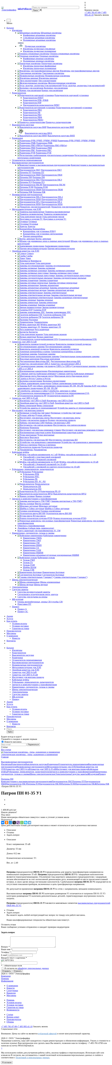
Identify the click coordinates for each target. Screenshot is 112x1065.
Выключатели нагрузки (23, 655)
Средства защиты (20, 694)
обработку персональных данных (33, 968)
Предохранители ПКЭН (50, 784)
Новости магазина (12, 742)
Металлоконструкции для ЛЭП (26, 667)
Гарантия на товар (20, 628)
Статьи (10, 1014)
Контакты (11, 641)
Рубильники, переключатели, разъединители (33, 682)
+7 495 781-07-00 (92, 12)
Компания (6, 976)
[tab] (59, 830)
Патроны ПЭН (68, 784)
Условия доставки (20, 626)
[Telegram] (29, 822)
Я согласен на (26, 968)
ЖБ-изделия (17, 697)
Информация (7, 981)
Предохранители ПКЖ (86, 784)
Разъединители (19, 653)
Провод (15, 699)
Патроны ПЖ (103, 784)
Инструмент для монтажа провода (28, 677)
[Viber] (18, 822)
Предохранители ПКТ (62, 781)
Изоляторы (17, 650)
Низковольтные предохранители (27, 665)
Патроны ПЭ (33, 784)
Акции (10, 616)
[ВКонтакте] (2, 822)
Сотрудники (12, 990)
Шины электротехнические (25, 689)
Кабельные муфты (20, 680)
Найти (10, 732)
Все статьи (6, 749)
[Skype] (25, 822)
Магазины (11, 633)
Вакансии (11, 993)
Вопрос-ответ (13, 1017)
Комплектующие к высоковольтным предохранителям (26, 781)
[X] (14, 822)
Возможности (13, 1010)
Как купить (12, 621)
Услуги (10, 618)
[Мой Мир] (10, 822)
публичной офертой (47, 1033)
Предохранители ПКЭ (16, 784)
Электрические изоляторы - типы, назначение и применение (29, 754)
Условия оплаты (19, 623)
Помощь (5, 978)
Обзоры (10, 1022)
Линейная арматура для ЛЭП (25, 670)
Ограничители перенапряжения (27, 660)
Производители (14, 631)
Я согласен (6, 1062)
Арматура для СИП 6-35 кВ (25, 675)
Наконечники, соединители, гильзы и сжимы (33, 687)
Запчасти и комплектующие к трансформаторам (34, 684)
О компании (12, 636)
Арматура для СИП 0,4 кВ (24, 672)
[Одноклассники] (6, 822)
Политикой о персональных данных (32, 1057)
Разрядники (17, 657)
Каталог (10, 28)
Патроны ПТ (79, 781)
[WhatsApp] (21, 822)
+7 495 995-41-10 (25, 1026)
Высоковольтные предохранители (28, 662)
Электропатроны (20, 692)
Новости (16, 638)
